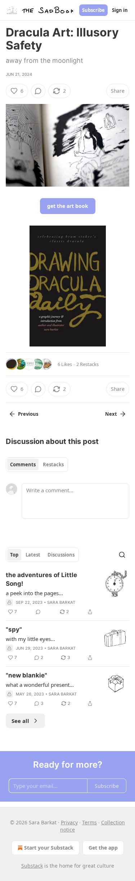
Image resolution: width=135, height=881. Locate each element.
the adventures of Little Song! (41, 579)
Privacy (69, 822)
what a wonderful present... (40, 684)
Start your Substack (48, 847)
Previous (28, 414)
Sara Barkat (61, 602)
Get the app (103, 847)
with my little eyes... (30, 638)
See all (20, 720)
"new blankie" (26, 675)
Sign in (120, 10)
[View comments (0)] (38, 91)
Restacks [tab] (53, 464)
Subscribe (93, 10)
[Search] (122, 555)
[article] (67, 593)
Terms (89, 822)
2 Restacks (87, 364)
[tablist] (37, 464)
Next (111, 414)
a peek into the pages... (34, 593)
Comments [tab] (23, 464)
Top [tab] (14, 554)
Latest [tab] (33, 554)
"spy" (14, 629)
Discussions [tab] (61, 554)
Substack (32, 865)
